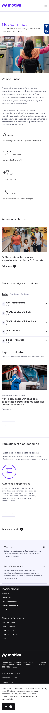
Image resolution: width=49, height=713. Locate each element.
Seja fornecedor (8, 602)
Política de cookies (9, 678)
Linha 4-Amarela (8, 627)
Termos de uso (7, 682)
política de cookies (16, 696)
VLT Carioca (6, 639)
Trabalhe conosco (9, 606)
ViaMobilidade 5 (8, 631)
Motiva (4, 594)
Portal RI (5, 598)
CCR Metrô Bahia (8, 623)
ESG (3, 610)
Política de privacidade (11, 673)
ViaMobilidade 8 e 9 (9, 635)
